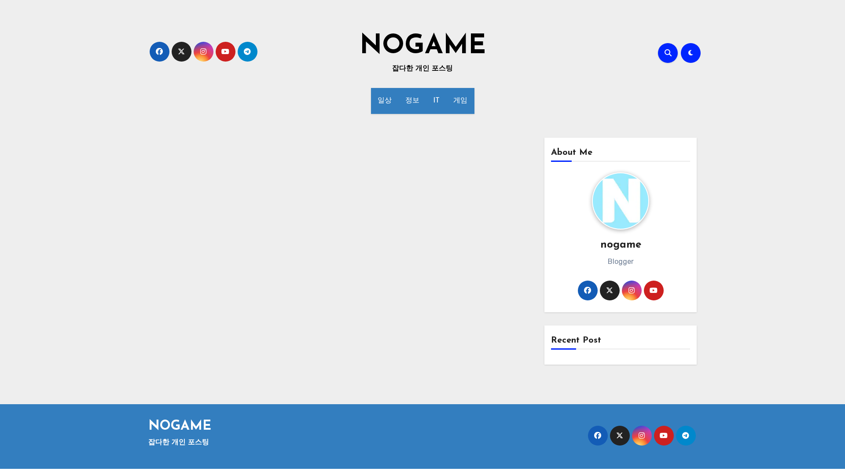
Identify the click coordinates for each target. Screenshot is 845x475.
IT (436, 100)
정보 (412, 100)
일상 (385, 100)
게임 (460, 100)
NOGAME (423, 46)
